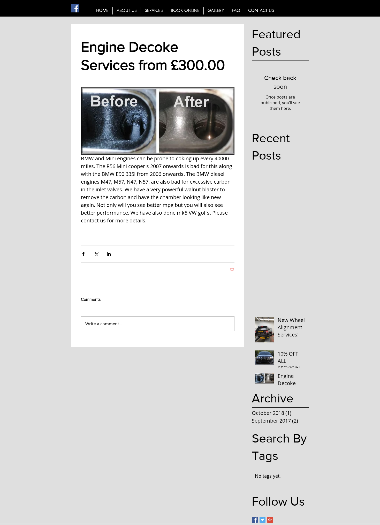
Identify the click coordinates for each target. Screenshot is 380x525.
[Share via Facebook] (83, 253)
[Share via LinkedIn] (108, 253)
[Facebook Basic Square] (255, 520)
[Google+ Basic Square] (270, 520)
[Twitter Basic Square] (262, 520)
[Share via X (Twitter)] (96, 253)
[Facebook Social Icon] (75, 8)
